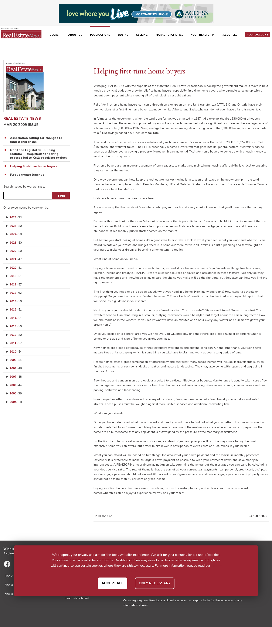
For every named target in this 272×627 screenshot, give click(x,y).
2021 (16, 259)
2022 (16, 251)
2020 (16, 268)
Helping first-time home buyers (33, 166)
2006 (16, 385)
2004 (16, 402)
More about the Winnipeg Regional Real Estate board (88, 596)
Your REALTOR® (202, 35)
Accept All (112, 583)
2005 (16, 393)
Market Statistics (169, 35)
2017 (16, 293)
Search (55, 35)
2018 (16, 284)
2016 (16, 301)
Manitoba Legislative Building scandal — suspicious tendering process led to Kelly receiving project (38, 154)
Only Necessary (155, 583)
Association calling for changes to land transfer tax (36, 140)
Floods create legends (27, 175)
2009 (16, 360)
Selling (142, 35)
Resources (229, 35)
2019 (16, 276)
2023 (16, 243)
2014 (16, 318)
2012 (16, 335)
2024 (16, 234)
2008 (16, 368)
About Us (75, 35)
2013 (16, 326)
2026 (16, 217)
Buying (123, 35)
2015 (16, 310)
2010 (16, 352)
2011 (16, 343)
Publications (100, 35)
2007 (16, 377)
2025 (16, 226)
